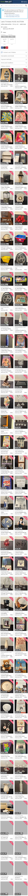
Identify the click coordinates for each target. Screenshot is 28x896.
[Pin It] (7, 48)
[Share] (2, 48)
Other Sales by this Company (12, 15)
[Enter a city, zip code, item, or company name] (26, 5)
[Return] (1, 5)
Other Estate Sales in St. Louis (13, 16)
